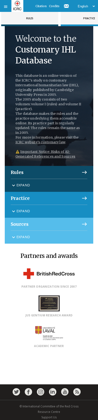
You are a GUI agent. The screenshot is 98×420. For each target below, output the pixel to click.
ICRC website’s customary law (40, 142)
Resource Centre (49, 412)
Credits (54, 6)
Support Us (49, 417)
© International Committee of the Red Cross (49, 406)
